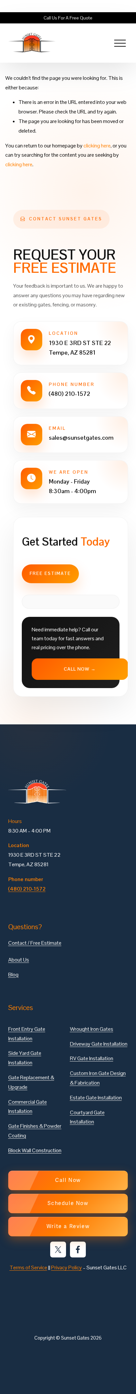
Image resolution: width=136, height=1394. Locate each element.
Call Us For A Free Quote (68, 18)
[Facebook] (78, 1249)
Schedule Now (68, 1203)
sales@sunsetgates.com (81, 437)
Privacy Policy (66, 1267)
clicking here (97, 145)
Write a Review (68, 1226)
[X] (58, 1249)
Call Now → (80, 669)
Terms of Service (28, 1267)
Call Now (68, 1180)
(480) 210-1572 (69, 393)
